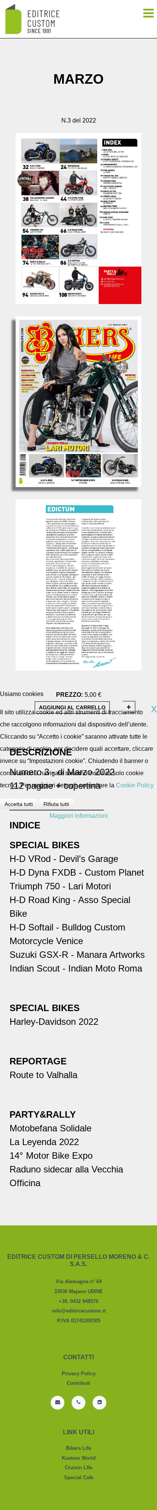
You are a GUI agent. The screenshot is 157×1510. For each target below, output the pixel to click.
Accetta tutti (19, 804)
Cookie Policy (135, 785)
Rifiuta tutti (56, 804)
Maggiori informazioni (79, 815)
